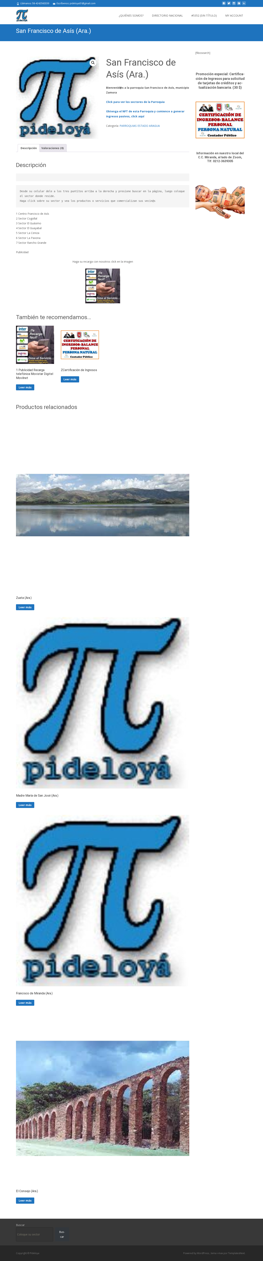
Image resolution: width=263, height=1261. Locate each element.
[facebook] (224, 5)
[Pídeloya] (19, 14)
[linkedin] (244, 5)
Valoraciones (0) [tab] (52, 148)
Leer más (25, 387)
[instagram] (234, 5)
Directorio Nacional (167, 15)
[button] (93, 62)
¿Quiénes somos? (131, 15)
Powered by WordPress (196, 1253)
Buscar (20, 1225)
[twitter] (229, 5)
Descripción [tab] (29, 148)
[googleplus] (239, 5)
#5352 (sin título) (204, 15)
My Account (234, 15)
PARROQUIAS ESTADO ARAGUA (140, 126)
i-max (220, 1253)
